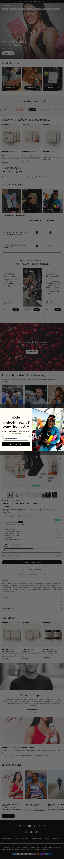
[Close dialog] (61, 410)
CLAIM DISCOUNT (16, 444)
